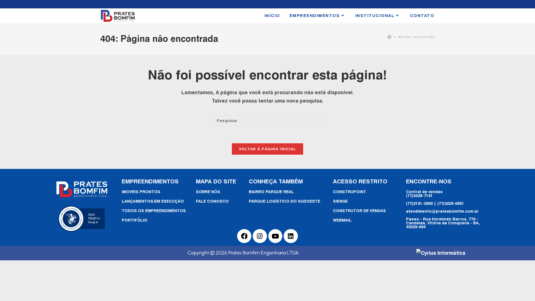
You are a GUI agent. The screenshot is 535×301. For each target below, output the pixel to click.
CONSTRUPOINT (349, 191)
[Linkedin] (291, 236)
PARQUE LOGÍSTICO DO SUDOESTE (284, 201)
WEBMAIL (342, 220)
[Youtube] (275, 236)
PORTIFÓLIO (134, 220)
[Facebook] (244, 236)
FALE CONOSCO (212, 201)
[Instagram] (260, 236)
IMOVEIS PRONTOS (141, 191)
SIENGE (340, 201)
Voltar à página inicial (267, 149)
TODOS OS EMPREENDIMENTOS (154, 210)
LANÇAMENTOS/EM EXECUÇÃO (153, 201)
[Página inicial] (389, 37)
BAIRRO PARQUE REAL (271, 191)
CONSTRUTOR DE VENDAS (359, 210)
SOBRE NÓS (208, 191)
